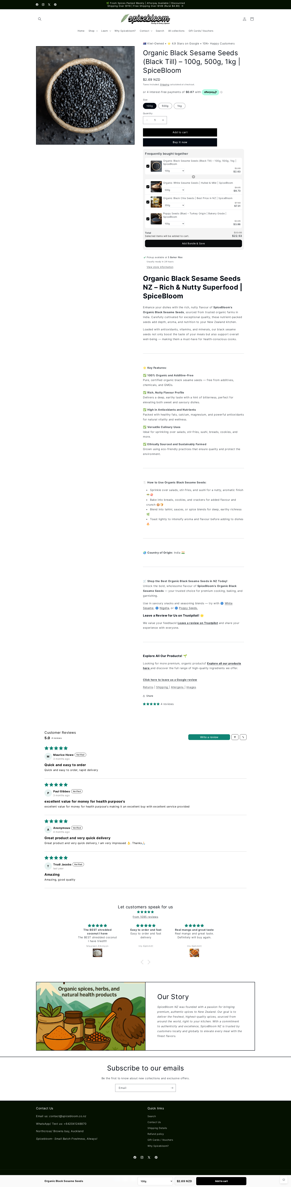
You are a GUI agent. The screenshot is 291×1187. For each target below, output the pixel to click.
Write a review (209, 737)
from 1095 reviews (145, 916)
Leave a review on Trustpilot (198, 623)
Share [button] (149, 695)
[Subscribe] (172, 1088)
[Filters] (234, 737)
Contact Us (154, 1122)
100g (150, 105)
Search (152, 1116)
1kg (179, 105)
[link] (156, 166)
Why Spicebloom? (158, 1145)
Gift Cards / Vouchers (160, 1139)
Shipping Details (157, 1128)
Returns (148, 687)
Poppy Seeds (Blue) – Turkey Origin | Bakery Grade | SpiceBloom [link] (195, 215)
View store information (160, 267)
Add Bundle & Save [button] (193, 243)
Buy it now (180, 142)
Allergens (178, 687)
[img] (145, 912)
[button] (39, 19)
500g (165, 105)
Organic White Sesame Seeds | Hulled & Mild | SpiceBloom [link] (198, 182)
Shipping (164, 84)
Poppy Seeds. (188, 608)
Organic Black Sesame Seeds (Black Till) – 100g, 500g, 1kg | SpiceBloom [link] (199, 162)
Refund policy (156, 1133)
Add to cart (221, 1181)
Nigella (164, 608)
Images (191, 687)
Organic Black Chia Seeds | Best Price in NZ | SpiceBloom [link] (198, 198)
